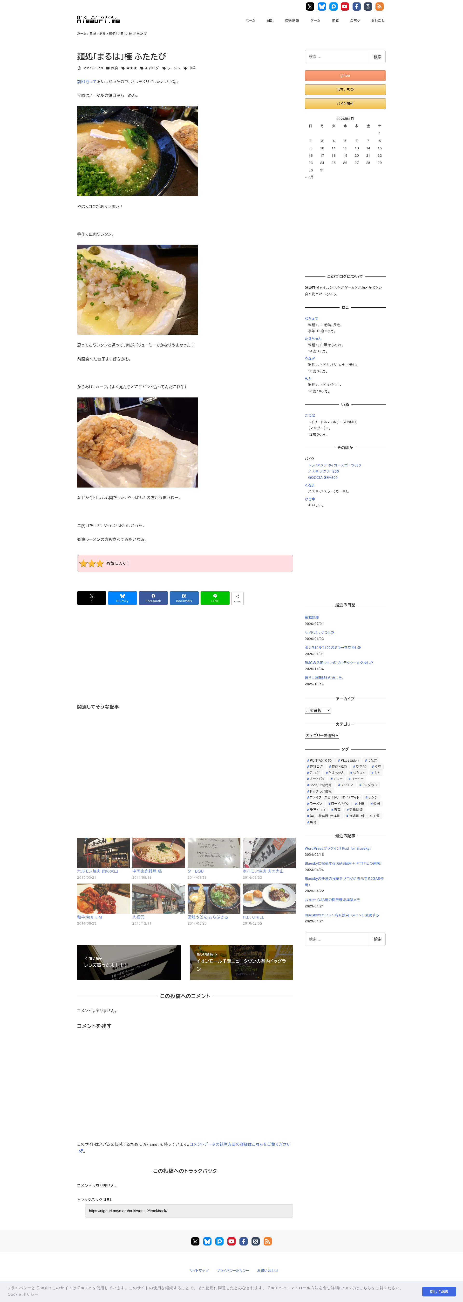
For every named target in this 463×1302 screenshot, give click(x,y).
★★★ (131, 67)
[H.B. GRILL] (269, 899)
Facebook (357, 6)
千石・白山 (317, 809)
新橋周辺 (356, 809)
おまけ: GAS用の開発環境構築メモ (332, 899)
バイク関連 (345, 103)
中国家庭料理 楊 (147, 871)
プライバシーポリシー (233, 1270)
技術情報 (292, 20)
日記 (270, 20)
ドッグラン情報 (321, 791)
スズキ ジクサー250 (323, 471)
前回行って (87, 81)
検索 (377, 56)
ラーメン (173, 67)
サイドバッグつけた (320, 632)
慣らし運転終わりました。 (324, 677)
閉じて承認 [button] (439, 1292)
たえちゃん (313, 338)
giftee (345, 75)
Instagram (369, 6)
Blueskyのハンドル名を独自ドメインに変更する (342, 915)
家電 (337, 809)
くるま (310, 485)
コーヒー (357, 778)
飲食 (114, 67)
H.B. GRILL (253, 917)
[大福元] (158, 899)
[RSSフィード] (268, 1241)
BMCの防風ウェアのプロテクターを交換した (339, 662)
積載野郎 (312, 617)
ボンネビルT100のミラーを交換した (333, 647)
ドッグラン (369, 785)
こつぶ (310, 415)
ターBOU (196, 871)
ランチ (373, 797)
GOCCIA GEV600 (323, 477)
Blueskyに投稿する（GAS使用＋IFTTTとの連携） (343, 863)
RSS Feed (380, 6)
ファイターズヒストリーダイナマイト (335, 797)
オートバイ (317, 778)
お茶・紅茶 (339, 766)
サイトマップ (199, 1270)
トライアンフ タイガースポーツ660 (334, 465)
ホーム (250, 20)
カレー (338, 778)
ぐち (378, 766)
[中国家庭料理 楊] (158, 853)
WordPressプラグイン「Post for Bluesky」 (339, 848)
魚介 (313, 822)
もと (308, 378)
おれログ (152, 67)
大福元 (138, 917)
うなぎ (310, 358)
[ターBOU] (214, 853)
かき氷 (310, 498)
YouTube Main (345, 6)
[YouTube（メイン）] (231, 1241)
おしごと (378, 20)
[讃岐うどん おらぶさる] (214, 899)
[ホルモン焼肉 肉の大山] (103, 853)
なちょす (312, 318)
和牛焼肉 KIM (89, 917)
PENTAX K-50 (321, 760)
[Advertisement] (185, 661)
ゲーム (315, 20)
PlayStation (350, 760)
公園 (376, 803)
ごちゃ (355, 20)
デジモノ (347, 785)
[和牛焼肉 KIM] (103, 899)
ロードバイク (340, 803)
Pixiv (334, 6)
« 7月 (309, 176)
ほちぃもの (345, 89)
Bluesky (322, 6)
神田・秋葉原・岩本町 (325, 816)
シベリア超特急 (321, 785)
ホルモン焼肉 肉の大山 (97, 871)
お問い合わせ (268, 1270)
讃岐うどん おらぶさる (208, 917)
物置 (335, 20)
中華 (192, 67)
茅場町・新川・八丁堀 (364, 816)
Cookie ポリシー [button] (23, 1294)
